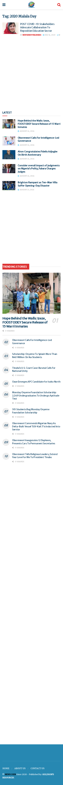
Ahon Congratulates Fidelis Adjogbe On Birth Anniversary (37, 153)
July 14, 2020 (49, 35)
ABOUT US (20, 768)
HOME (5, 768)
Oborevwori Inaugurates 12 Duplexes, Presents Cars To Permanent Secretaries (33, 442)
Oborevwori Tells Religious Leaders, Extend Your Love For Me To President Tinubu (34, 456)
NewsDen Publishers (32, 35)
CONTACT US (37, 768)
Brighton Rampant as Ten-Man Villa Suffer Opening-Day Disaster (37, 184)
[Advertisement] (31, 73)
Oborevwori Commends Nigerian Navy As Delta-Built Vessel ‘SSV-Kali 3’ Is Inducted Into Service (36, 426)
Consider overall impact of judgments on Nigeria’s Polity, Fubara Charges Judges (39, 168)
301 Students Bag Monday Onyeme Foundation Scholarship (30, 411)
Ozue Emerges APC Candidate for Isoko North (36, 381)
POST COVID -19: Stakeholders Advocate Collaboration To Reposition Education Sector (37, 27)
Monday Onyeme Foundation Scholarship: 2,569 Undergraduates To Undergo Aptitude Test (35, 395)
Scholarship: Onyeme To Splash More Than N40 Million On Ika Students (34, 356)
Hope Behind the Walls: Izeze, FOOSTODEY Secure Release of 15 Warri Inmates (39, 123)
